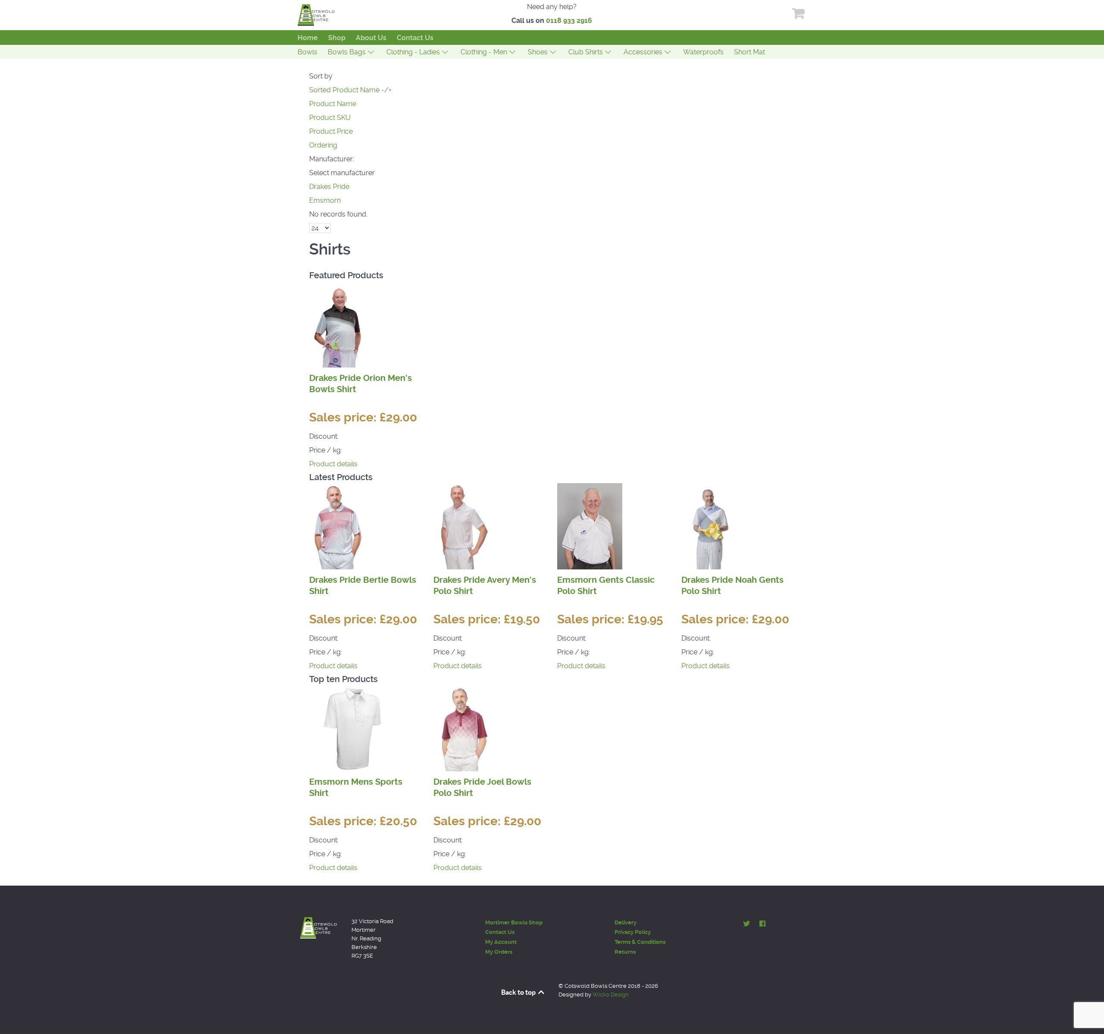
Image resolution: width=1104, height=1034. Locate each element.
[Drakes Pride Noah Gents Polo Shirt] (710, 526)
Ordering (323, 145)
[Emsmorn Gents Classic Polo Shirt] (589, 526)
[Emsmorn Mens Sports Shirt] (352, 727)
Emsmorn (325, 200)
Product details (333, 464)
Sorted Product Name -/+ (350, 90)
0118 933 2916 (569, 20)
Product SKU (330, 117)
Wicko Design (611, 994)
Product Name (332, 104)
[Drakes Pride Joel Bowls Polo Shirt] (462, 727)
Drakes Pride (329, 186)
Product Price (331, 131)
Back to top (519, 992)
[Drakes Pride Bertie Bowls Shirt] (338, 526)
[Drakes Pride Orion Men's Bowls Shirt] (340, 324)
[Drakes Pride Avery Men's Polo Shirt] (462, 526)
